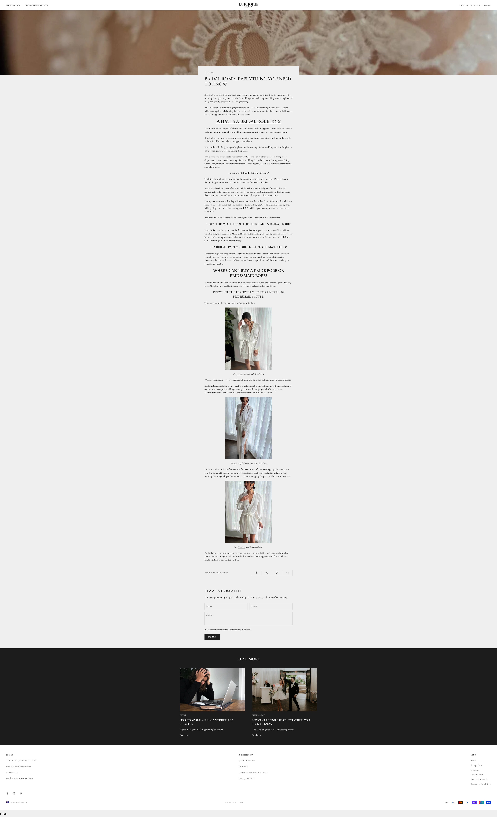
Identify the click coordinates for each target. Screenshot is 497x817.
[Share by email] (287, 573)
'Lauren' (241, 547)
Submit (212, 637)
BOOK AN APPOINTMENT (481, 5)
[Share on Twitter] (266, 573)
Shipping (475, 770)
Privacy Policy (257, 597)
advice (183, 715)
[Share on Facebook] (256, 573)
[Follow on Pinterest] (21, 793)
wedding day (258, 715)
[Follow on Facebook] (7, 793)
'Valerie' (240, 374)
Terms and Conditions (481, 784)
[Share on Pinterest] (277, 573)
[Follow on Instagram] (14, 793)
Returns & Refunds (479, 779)
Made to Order (13, 5)
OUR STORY (463, 5)
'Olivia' (237, 463)
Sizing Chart (476, 765)
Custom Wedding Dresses (36, 5)
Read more (184, 735)
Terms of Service (274, 597)
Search (474, 760)
